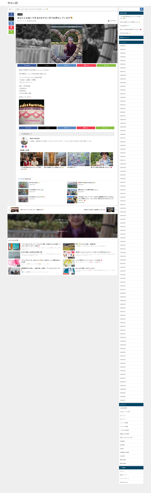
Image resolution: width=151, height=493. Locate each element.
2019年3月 (123, 370)
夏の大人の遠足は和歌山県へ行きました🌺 (130, 29)
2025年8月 (123, 90)
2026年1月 (123, 71)
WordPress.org (124, 482)
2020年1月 (123, 333)
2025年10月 (123, 82)
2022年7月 (123, 226)
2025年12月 (123, 75)
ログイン (122, 471)
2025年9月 (123, 86)
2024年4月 (123, 149)
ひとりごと (123, 415)
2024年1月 (123, 160)
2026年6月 (123, 53)
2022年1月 (123, 248)
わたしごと (123, 419)
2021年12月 (123, 252)
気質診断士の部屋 (124, 452)
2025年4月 (123, 104)
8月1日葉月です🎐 (124, 25)
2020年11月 (123, 296)
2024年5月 (123, 145)
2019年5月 (123, 363)
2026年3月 (123, 64)
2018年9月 (123, 392)
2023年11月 (123, 167)
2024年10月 (123, 126)
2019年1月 (123, 378)
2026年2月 (123, 67)
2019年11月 (123, 341)
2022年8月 (123, 223)
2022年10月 (123, 215)
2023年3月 (123, 197)
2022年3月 (123, 241)
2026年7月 (123, 49)
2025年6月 (123, 97)
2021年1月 (123, 289)
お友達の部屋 (123, 408)
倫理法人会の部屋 (124, 433)
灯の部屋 (20, 14)
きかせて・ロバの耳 (125, 411)
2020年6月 (123, 315)
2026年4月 (123, 60)
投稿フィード (123, 474)
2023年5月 (123, 189)
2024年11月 (123, 123)
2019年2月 (123, 374)
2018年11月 (123, 385)
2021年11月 (123, 256)
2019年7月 (123, 355)
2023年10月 (123, 171)
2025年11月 (123, 78)
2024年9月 (123, 130)
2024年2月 (123, 156)
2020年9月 (123, 304)
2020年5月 (123, 319)
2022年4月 (123, 237)
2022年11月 (123, 211)
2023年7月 (123, 182)
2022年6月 (123, 230)
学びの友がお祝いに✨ (125, 33)
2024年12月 (123, 119)
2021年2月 (123, 285)
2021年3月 (123, 282)
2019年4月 (123, 367)
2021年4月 (123, 278)
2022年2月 (123, 245)
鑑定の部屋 (123, 463)
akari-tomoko (113, 20)
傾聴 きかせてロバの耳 (126, 437)
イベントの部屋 (124, 422)
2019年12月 (123, 337)
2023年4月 (123, 193)
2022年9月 (123, 219)
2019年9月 (123, 348)
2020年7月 (123, 311)
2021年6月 (123, 271)
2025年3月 (123, 108)
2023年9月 (123, 174)
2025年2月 (123, 112)
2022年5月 (123, 234)
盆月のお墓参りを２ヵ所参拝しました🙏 (130, 22)
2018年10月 (123, 389)
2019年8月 (123, 352)
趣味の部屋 (123, 459)
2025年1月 (123, 115)
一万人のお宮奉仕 (124, 430)
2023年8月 (123, 178)
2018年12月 (123, 381)
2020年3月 (123, 326)
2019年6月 (123, 359)
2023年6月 (123, 186)
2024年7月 (123, 138)
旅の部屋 (122, 444)
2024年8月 (123, 134)
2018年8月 (123, 396)
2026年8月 (123, 45)
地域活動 (122, 441)
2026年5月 (123, 56)
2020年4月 (123, 322)
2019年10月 (123, 344)
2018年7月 (123, 400)
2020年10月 (123, 300)
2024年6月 (123, 141)
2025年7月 (123, 93)
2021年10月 (123, 259)
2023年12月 (123, 163)
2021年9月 (123, 263)
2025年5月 (123, 101)
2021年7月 (123, 267)
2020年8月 (123, 307)
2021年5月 (123, 274)
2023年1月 (123, 204)
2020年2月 (123, 330)
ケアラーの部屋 (124, 426)
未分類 (121, 448)
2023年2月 (123, 200)
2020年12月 (123, 293)
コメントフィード (124, 478)
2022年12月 (123, 208)
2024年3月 (123, 152)
